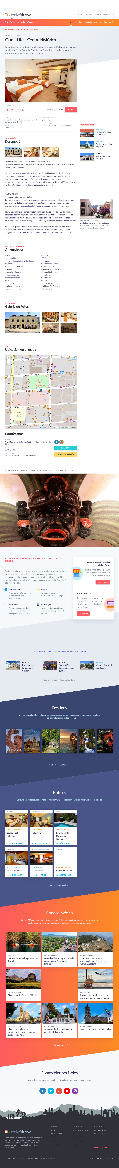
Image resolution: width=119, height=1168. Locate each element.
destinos (89, 14)
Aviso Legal (110, 1158)
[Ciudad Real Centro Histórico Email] (61, 442)
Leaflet (56, 427)
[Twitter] (12, 109)
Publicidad (91, 1158)
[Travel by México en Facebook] (42, 1091)
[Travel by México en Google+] (59, 1091)
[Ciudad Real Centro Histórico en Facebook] (56, 442)
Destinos (54, 1130)
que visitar (98, 22)
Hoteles (26, 470)
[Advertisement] (96, 179)
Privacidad (100, 1158)
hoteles (81, 14)
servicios (89, 22)
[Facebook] (7, 109)
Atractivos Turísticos (81, 1130)
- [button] (8, 361)
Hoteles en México (58, 1133)
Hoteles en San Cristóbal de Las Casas (21, 29)
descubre (106, 14)
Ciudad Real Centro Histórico (65, 470)
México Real (99, 1133)
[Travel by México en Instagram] (75, 1091)
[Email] (23, 109)
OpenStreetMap (65, 427)
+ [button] (8, 358)
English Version (100, 1147)
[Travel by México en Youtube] (67, 1091)
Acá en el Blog (100, 1130)
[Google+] (17, 109)
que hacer (80, 22)
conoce (98, 14)
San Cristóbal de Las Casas (19, 22)
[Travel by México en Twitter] (51, 1091)
